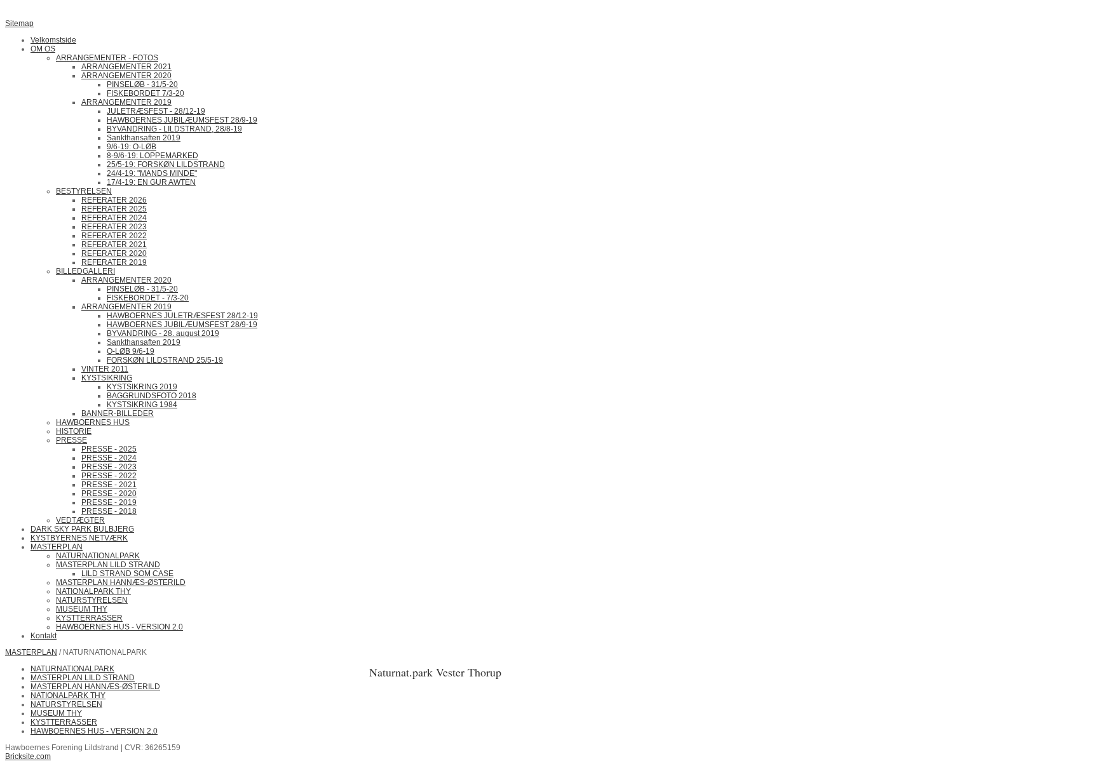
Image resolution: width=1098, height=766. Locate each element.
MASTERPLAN (31, 652)
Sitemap (19, 23)
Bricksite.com (28, 756)
